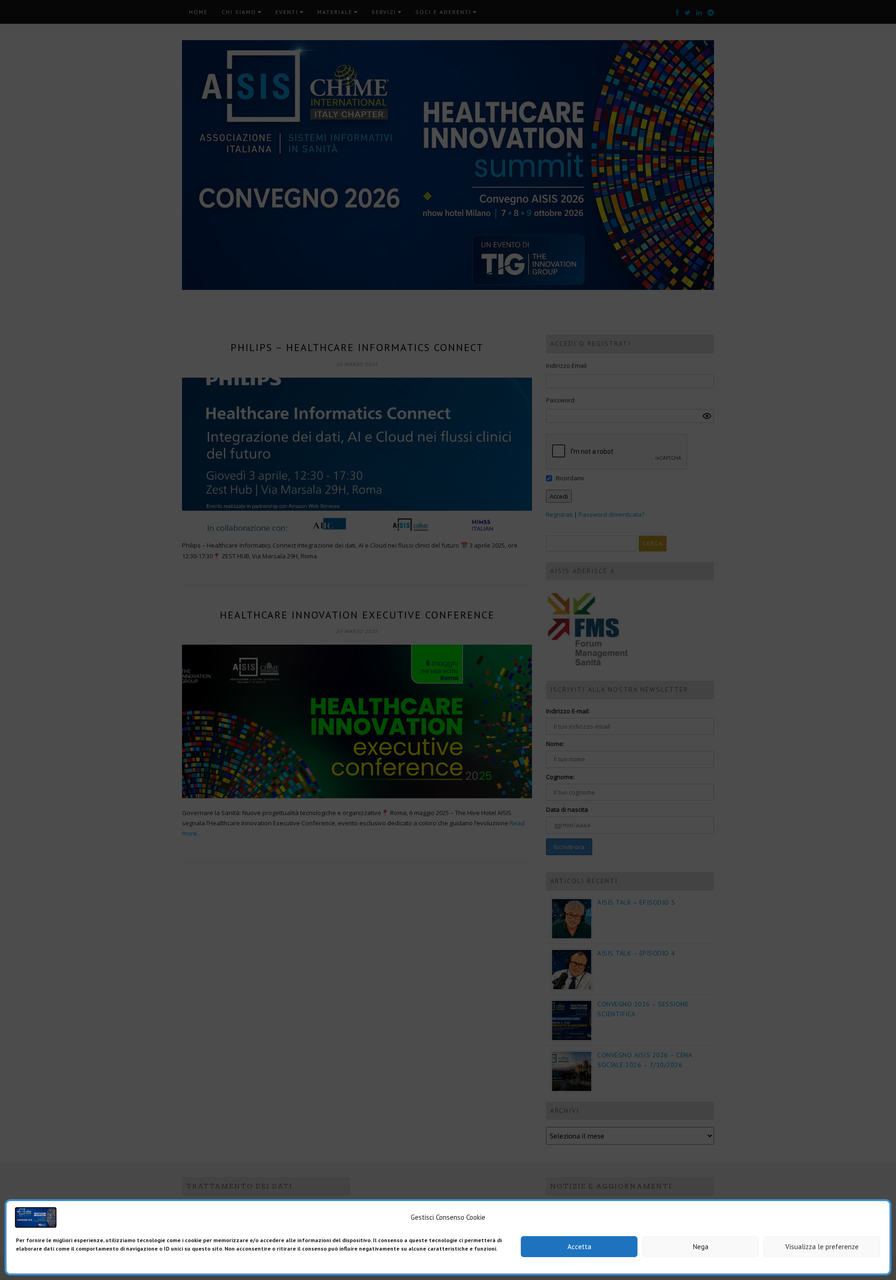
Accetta (579, 1246)
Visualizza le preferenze (822, 1246)
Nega (700, 1246)
